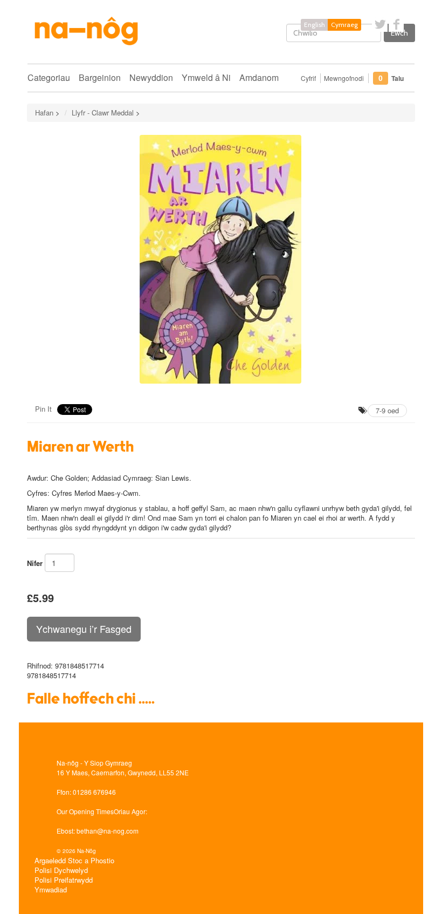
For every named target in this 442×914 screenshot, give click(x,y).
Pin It (43, 409)
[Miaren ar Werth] (221, 259)
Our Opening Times (85, 811)
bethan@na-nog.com (108, 830)
